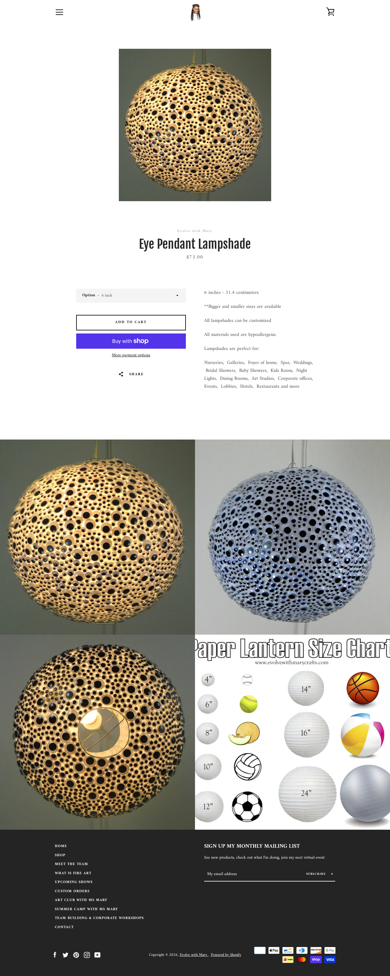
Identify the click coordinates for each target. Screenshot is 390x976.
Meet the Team (71, 864)
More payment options (131, 355)
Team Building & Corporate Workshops (99, 918)
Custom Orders (72, 891)
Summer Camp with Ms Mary (86, 909)
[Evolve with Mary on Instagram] (87, 954)
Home (61, 846)
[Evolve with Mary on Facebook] (55, 954)
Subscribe (316, 874)
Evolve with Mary (194, 955)
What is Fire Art (73, 873)
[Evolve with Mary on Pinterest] (76, 954)
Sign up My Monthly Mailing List (252, 846)
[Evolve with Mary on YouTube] (97, 954)
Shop (60, 855)
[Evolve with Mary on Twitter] (65, 954)
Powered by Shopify (226, 955)
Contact (64, 927)
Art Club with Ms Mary (81, 900)
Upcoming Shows (74, 882)
